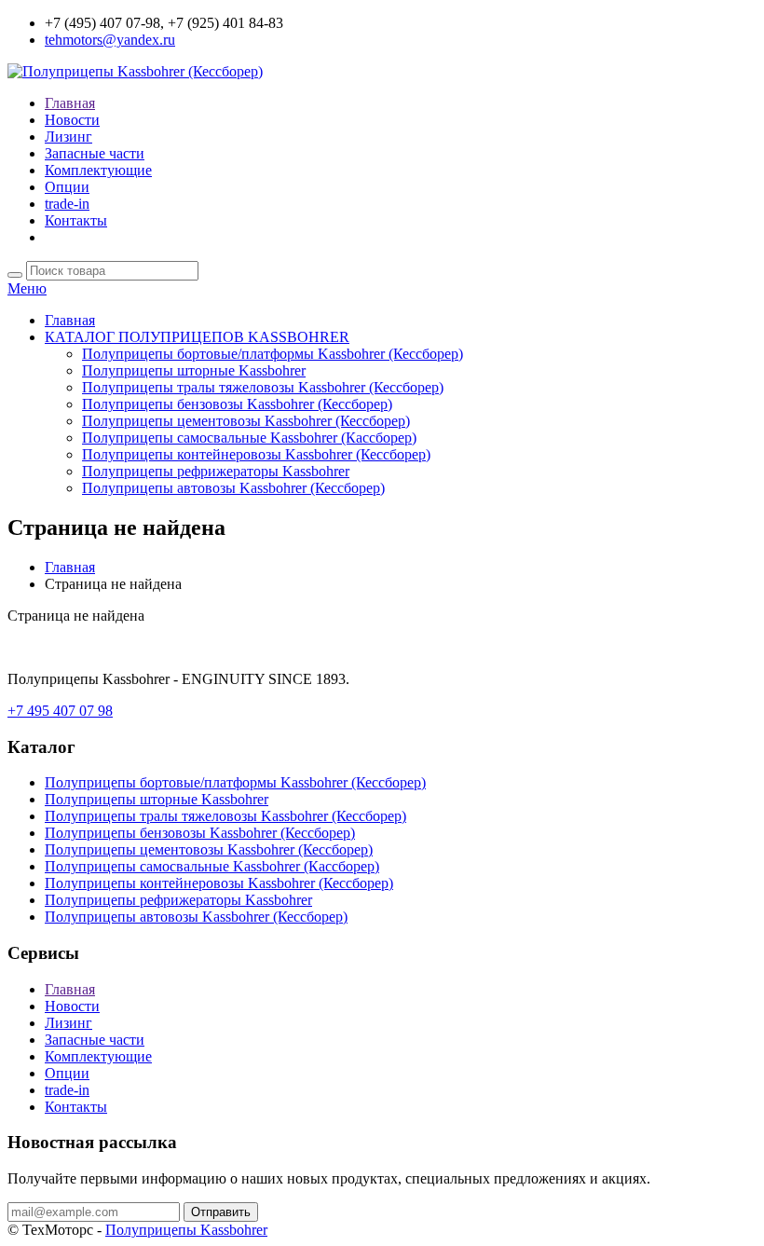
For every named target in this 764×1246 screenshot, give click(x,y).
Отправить (221, 1212)
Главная (70, 103)
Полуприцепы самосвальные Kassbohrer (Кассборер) (249, 437)
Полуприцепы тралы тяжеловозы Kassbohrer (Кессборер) (262, 387)
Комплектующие (98, 170)
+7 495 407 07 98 (60, 711)
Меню (27, 288)
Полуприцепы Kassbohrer (186, 1230)
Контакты (76, 220)
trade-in (67, 204)
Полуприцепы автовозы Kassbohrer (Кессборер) (233, 488)
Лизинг (68, 136)
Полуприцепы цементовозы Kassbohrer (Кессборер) (246, 421)
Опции (67, 187)
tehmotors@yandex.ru (110, 40)
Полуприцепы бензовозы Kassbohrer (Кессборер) (237, 404)
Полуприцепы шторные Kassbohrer (194, 370)
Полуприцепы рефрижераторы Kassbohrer (215, 471)
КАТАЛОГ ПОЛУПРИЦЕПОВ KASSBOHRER (197, 337)
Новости (72, 120)
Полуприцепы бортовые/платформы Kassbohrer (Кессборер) (272, 354)
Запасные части (94, 153)
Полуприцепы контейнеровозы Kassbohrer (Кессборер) (256, 454)
